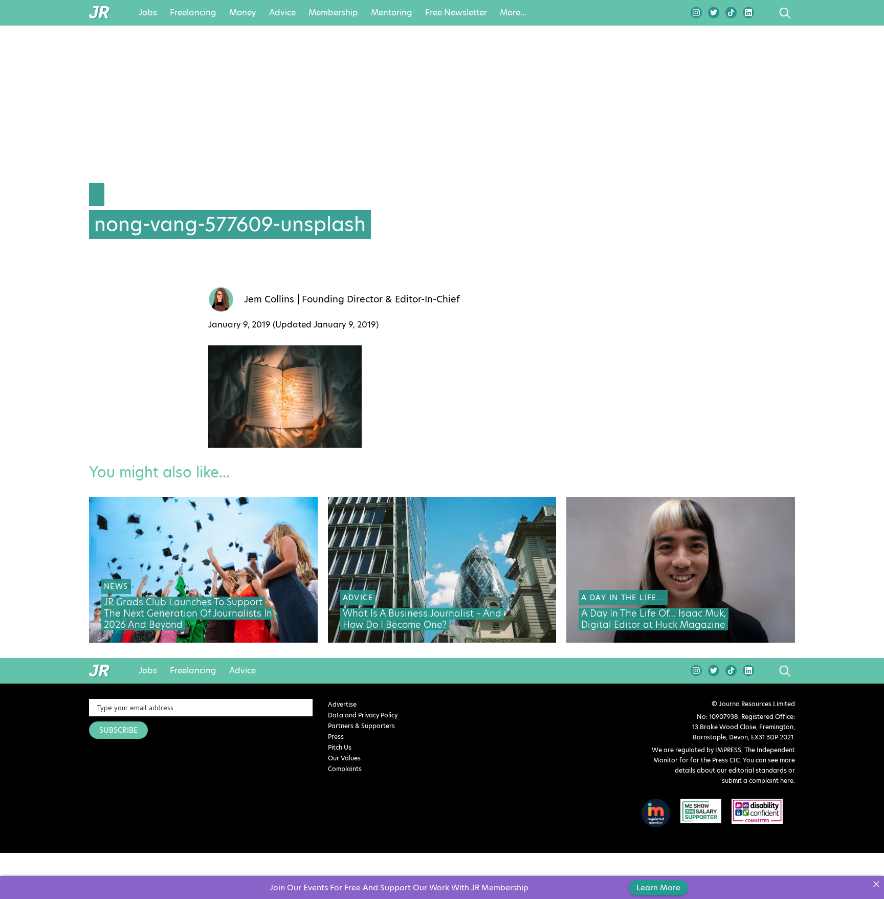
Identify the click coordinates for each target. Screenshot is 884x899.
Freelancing (193, 13)
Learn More (658, 887)
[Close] (876, 884)
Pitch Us (339, 747)
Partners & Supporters (361, 725)
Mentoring (391, 13)
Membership (333, 13)
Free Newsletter (456, 13)
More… (513, 13)
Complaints (345, 768)
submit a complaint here (757, 780)
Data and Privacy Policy (362, 715)
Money (242, 13)
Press (336, 736)
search (766, 13)
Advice (282, 13)
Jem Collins (269, 299)
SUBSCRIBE (118, 730)
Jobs (148, 13)
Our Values (344, 758)
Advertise (342, 704)
